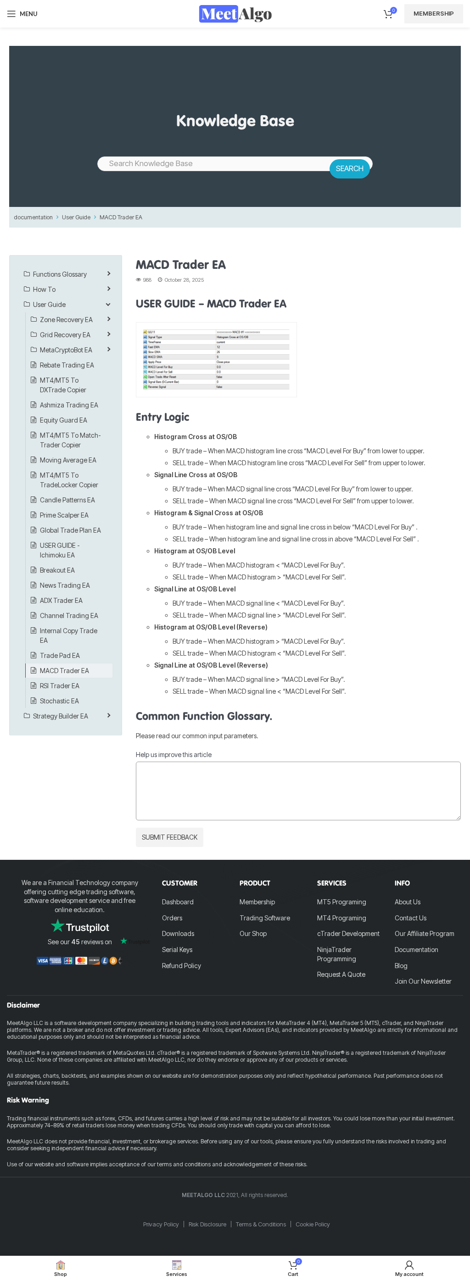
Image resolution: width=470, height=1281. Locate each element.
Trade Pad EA (60, 655)
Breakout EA (57, 570)
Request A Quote (341, 974)
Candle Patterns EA (67, 500)
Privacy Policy (161, 1224)
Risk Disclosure (207, 1224)
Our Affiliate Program (424, 933)
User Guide (76, 217)
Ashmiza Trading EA (69, 405)
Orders (172, 918)
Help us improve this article (174, 754)
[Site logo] (235, 13)
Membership (434, 13)
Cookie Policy (313, 1224)
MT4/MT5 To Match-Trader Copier (70, 440)
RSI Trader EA (59, 686)
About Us (407, 902)
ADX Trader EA (61, 600)
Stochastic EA (59, 701)
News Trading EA (65, 585)
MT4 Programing (341, 918)
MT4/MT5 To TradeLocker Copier (69, 480)
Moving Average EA (68, 460)
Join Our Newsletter (423, 981)
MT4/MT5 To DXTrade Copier (63, 385)
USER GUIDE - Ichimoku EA (60, 550)
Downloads (178, 933)
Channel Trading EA (69, 615)
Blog (401, 965)
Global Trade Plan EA (70, 530)
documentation (33, 217)
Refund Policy (181, 965)
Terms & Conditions (261, 1224)
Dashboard (178, 902)
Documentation (416, 949)
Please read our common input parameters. (197, 736)
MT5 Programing (341, 902)
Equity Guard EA (63, 420)
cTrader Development (348, 933)
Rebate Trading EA (67, 365)
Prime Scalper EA (64, 515)
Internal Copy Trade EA (68, 635)
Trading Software (265, 918)
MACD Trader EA (121, 217)
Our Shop (253, 933)
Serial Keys (177, 949)
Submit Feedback (169, 837)
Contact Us (410, 918)
